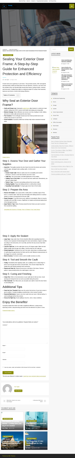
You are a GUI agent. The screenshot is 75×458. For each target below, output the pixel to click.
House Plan (56, 115)
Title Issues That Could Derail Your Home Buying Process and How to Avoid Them (11, 442)
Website (4, 359)
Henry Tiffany (5, 428)
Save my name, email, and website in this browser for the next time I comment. (22, 367)
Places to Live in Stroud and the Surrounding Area (66, 85)
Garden (54, 108)
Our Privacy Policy (52, 1)
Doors (54, 101)
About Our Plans (22, 1)
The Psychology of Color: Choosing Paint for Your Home (35, 443)
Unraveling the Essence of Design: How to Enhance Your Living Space (22, 209)
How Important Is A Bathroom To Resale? (36, 424)
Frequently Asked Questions (42, 1)
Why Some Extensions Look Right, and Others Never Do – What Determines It (66, 77)
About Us (28, 1)
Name (4, 345)
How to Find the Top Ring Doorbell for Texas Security (66, 69)
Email (4, 352)
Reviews (55, 129)
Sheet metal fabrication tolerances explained (66, 61)
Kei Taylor (7, 79)
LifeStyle (55, 118)
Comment (5, 325)
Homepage (5, 49)
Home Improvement (13, 49)
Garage (54, 105)
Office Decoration (57, 122)
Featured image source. (9, 310)
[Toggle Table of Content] (17, 95)
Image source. (6, 157)
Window (55, 132)
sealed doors (26, 108)
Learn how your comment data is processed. (34, 376)
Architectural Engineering (59, 98)
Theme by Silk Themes (8, 456)
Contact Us (33, 1)
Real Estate (56, 125)
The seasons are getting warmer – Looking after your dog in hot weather (11, 424)
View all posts (18, 390)
